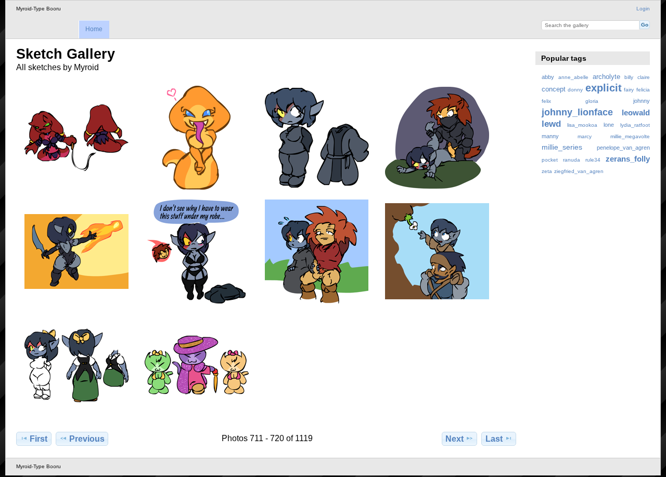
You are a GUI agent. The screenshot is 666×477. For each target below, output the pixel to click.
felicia (643, 89)
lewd (551, 124)
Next (454, 438)
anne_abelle (573, 77)
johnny (641, 101)
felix (546, 101)
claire (643, 77)
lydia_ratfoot (635, 125)
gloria (591, 101)
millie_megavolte (630, 136)
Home (94, 29)
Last (494, 438)
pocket (550, 160)
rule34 (592, 160)
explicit (603, 88)
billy (628, 77)
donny (575, 89)
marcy (585, 136)
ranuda (571, 160)
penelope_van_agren (623, 147)
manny (550, 136)
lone (609, 125)
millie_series (562, 147)
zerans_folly (628, 158)
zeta (547, 171)
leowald (636, 112)
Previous (87, 438)
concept (554, 89)
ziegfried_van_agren (579, 171)
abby (548, 77)
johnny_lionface (577, 112)
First (38, 438)
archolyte (606, 77)
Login (643, 8)
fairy (629, 89)
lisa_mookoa (582, 125)
